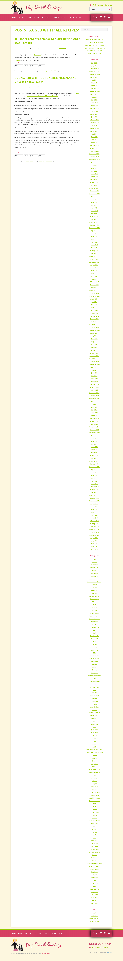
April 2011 (94, 481)
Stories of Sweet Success (94, 863)
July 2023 (94, 97)
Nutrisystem (94, 778)
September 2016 (94, 296)
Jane (94, 727)
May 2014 (94, 376)
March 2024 (94, 86)
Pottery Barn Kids (94, 792)
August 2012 (94, 435)
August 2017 (94, 265)
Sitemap (43, 953)
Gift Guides (37, 17)
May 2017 (94, 273)
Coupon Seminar (94, 619)
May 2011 (94, 478)
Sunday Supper (94, 869)
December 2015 (94, 322)
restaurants (94, 824)
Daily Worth (94, 639)
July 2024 (94, 80)
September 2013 (94, 399)
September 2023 (94, 91)
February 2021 (94, 145)
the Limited (94, 878)
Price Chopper (94, 795)
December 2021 (94, 123)
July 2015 (94, 336)
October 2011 (94, 464)
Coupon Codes (94, 613)
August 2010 (94, 504)
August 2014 (94, 367)
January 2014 (94, 387)
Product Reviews (94, 801)
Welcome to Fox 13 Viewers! (94, 40)
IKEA (94, 721)
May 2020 (94, 171)
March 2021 (94, 142)
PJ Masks (94, 789)
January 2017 (94, 285)
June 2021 (94, 137)
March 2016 (94, 313)
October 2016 (94, 293)
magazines (47, 71)
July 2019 (94, 199)
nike (94, 775)
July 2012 (94, 438)
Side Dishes (94, 843)
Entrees (94, 670)
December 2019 (94, 185)
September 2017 (94, 262)
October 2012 (94, 430)
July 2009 (94, 541)
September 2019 (94, 194)
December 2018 (94, 219)
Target (94, 875)
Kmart (94, 744)
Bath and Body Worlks (94, 582)
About (20, 17)
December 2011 (94, 458)
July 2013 (94, 404)
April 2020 (94, 174)
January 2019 (94, 216)
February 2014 (94, 384)
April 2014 (94, 379)
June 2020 (94, 168)
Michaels (94, 767)
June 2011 (94, 475)
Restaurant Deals (94, 821)
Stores (47, 17)
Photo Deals (94, 787)
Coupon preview (94, 616)
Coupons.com (94, 627)
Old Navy (94, 781)
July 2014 (94, 370)
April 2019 (94, 208)
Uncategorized (29, 71)
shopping (94, 841)
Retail (94, 826)
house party (94, 718)
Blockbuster (94, 593)
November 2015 (94, 325)
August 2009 (94, 538)
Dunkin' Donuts (94, 659)
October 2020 (94, 157)
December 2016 (94, 288)
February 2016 (94, 316)
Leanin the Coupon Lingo (94, 750)
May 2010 (94, 512)
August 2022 (94, 114)
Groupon (94, 710)
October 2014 (94, 361)
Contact (79, 17)
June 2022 (94, 117)
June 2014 (94, 373)
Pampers (94, 784)
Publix (94, 804)
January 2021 (94, 148)
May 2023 (94, 100)
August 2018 (94, 231)
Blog (55, 17)
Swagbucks (94, 872)
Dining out (94, 650)
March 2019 (94, 211)
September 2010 (94, 501)
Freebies (94, 693)
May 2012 (94, 444)
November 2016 (94, 290)
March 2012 (94, 450)
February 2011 (94, 487)
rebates (94, 809)
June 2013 (94, 407)
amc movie (94, 565)
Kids (94, 741)
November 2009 (94, 529)
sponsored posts (94, 852)
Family (94, 678)
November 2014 (94, 359)
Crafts (94, 630)
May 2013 (94, 410)
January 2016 (94, 319)
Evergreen (94, 673)
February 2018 (94, 248)
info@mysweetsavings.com (102, 5)
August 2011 (94, 470)
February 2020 (94, 179)
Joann (94, 738)
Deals (94, 642)
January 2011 (94, 490)
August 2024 (94, 77)
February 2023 (94, 108)
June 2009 (94, 544)
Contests (94, 604)
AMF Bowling (94, 568)
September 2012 (94, 433)
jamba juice (94, 724)
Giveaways (94, 701)
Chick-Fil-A (94, 602)
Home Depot (94, 715)
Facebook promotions (94, 676)
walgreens (94, 897)
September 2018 (94, 228)
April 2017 (94, 276)
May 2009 (94, 546)
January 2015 (94, 353)
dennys (94, 644)
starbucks (94, 858)
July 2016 (94, 302)
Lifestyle (94, 755)
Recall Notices (94, 812)
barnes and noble (94, 579)
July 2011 (94, 472)
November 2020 (94, 154)
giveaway (94, 698)
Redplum (94, 818)
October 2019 (94, 191)
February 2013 (94, 418)
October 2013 (94, 396)
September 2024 (94, 74)
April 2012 (94, 447)
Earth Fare (94, 661)
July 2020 (94, 165)
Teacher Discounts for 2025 (94, 42)
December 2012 (94, 424)
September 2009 (94, 535)
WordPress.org (94, 921)
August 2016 (94, 299)
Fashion (94, 684)
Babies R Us (94, 576)
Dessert (94, 647)
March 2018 (94, 245)
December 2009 (94, 526)
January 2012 (94, 455)
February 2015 (94, 350)
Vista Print (94, 895)
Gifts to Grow (94, 696)
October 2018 (94, 225)
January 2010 (94, 524)
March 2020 (94, 177)
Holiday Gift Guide (94, 713)
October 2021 (94, 125)
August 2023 (94, 94)
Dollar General (94, 656)
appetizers (94, 570)
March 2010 (94, 518)
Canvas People (94, 599)
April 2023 (94, 103)
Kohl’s (94, 747)
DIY (94, 653)
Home (14, 17)
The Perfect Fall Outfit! (94, 53)
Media (72, 17)
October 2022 (94, 111)
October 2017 (94, 259)
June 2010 (94, 509)
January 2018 (94, 251)
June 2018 (94, 236)
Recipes (63, 17)
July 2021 (94, 134)
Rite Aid (94, 832)
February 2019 (94, 214)
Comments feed (94, 919)
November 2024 (94, 71)
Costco (94, 607)
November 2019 (94, 188)
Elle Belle (94, 667)
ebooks (94, 664)
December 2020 (94, 151)
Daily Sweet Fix (94, 636)
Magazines (94, 764)
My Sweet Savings (94, 772)
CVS (94, 633)
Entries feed (94, 916)
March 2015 (94, 347)
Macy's (94, 761)
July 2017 (94, 268)
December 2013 (94, 390)
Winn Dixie (94, 903)
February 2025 (94, 69)
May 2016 (94, 307)
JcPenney (94, 735)
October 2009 (94, 532)
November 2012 (94, 427)
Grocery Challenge (94, 707)
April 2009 (94, 549)
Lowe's (94, 758)
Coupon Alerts (94, 610)
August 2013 (94, 401)
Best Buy (94, 587)
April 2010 (94, 515)
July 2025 (94, 66)
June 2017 (94, 270)
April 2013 (94, 413)
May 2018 (94, 239)
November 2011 (94, 461)
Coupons (28, 17)
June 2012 (94, 441)
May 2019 (94, 205)
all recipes (41, 71)
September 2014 (94, 364)
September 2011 (94, 467)
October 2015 (94, 327)
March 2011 (94, 484)
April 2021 (94, 140)
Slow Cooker (94, 846)
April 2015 (94, 344)
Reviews (94, 829)
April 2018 (94, 242)
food (94, 690)
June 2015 (94, 339)
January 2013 (94, 421)
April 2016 (94, 310)
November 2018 (94, 222)
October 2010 (94, 498)
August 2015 (94, 333)
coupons (94, 624)
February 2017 (94, 282)
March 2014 (94, 381)
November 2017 (94, 256)
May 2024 (94, 83)
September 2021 (94, 128)
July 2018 (94, 234)
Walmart (94, 900)
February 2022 (94, 120)
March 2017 (94, 279)
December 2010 (94, 492)
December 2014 (94, 356)
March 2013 (94, 416)
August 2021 (94, 131)
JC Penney (94, 730)
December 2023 (94, 88)
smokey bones (94, 849)
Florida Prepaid (94, 687)
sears (94, 838)
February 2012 (94, 453)
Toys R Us (94, 883)
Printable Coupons (94, 798)
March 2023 (94, 105)
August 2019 (94, 196)
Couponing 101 (94, 622)
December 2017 (94, 253)
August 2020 (94, 162)
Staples (94, 855)
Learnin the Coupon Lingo (94, 752)
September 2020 (94, 160)
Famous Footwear (94, 681)
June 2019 (94, 202)
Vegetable (94, 892)
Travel (94, 886)
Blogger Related (94, 596)
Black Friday (94, 590)
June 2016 (94, 305)
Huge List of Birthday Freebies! (94, 45)
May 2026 (94, 63)
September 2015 (94, 330)
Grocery (94, 704)
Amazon (94, 559)
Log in (94, 913)
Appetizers (94, 573)
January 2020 (94, 182)
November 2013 (94, 393)
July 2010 (94, 507)
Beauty (94, 585)
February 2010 (94, 521)
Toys (94, 880)
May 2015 (94, 342)
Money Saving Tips (94, 769)
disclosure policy (62, 48)
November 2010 (94, 495)
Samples (94, 835)
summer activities (94, 866)
